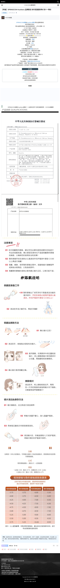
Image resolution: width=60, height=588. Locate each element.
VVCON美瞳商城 (34, 577)
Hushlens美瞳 (31, 22)
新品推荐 (30, 72)
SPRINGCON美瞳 (21, 22)
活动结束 (4, 12)
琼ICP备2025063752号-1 (30, 579)
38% (32, 43)
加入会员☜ (35, 72)
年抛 (33, 39)
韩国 (31, 49)
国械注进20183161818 (33, 61)
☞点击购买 (24, 72)
